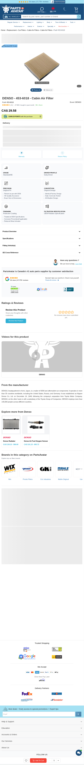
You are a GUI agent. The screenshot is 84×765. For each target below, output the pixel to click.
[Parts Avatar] (18, 9)
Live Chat (78, 264)
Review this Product (16, 321)
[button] (12, 16)
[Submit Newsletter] (78, 714)
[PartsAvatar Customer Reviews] (57, 1)
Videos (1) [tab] (49, 90)
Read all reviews (50, 280)
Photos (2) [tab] (37, 90)
